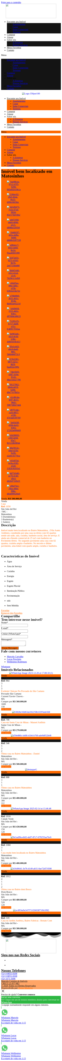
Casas (15, 27)
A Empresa (18, 42)
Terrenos (17, 32)
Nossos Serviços (20, 45)
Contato (10, 50)
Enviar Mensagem (9, 648)
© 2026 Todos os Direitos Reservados (18, 986)
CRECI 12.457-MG (10, 983)
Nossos (13, 970)
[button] (31, 55)
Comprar (11, 34)
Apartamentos (19, 24)
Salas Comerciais (20, 29)
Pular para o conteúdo (11, 2)
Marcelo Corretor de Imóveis (14, 981)
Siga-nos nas (20, 955)
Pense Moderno (26, 988)
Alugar (10, 37)
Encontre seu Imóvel (16, 21)
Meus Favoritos (14, 47)
